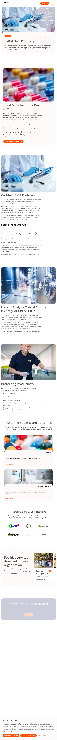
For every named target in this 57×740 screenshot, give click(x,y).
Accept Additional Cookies (11, 735)
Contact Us (45, 3)
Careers (10, 36)
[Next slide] (9, 576)
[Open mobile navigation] (51, 3)
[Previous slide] (5, 576)
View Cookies (42, 735)
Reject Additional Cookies (28, 735)
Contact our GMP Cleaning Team (13, 141)
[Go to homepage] (6, 3)
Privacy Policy (12, 729)
